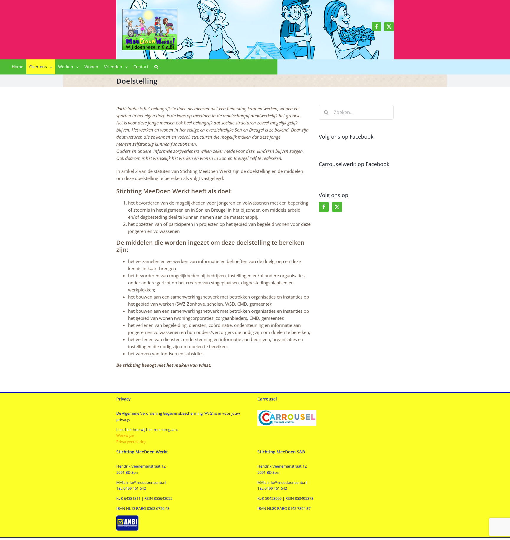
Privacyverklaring (131, 441)
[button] (156, 66)
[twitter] (389, 26)
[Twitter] (337, 207)
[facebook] (376, 26)
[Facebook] (324, 207)
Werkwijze (125, 435)
